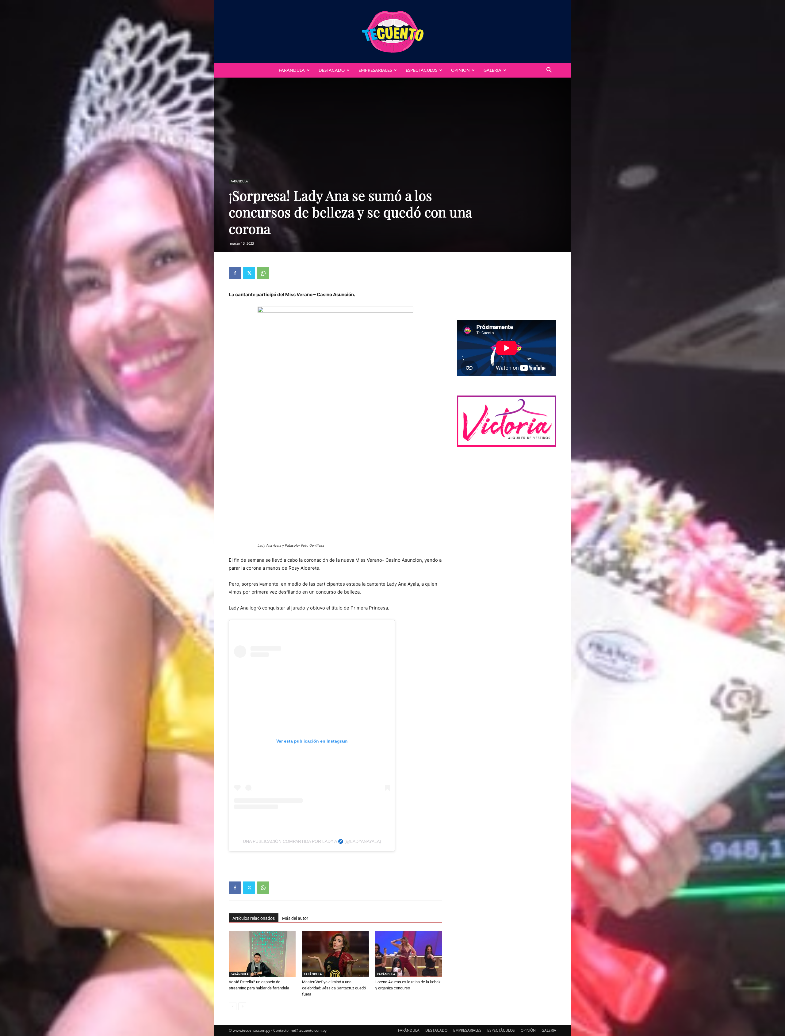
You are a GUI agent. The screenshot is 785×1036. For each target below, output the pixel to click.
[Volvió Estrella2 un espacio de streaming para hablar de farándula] (262, 954)
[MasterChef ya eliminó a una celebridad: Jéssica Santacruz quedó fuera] (335, 954)
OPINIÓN (460, 70)
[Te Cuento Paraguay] (392, 31)
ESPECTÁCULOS (421, 70)
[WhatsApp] (263, 273)
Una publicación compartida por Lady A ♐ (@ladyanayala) (312, 841)
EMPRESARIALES (375, 70)
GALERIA (492, 70)
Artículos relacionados (253, 918)
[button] (549, 71)
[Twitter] (249, 273)
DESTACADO (332, 70)
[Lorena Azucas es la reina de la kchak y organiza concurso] (408, 954)
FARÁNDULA (292, 70)
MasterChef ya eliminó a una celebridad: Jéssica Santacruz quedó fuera (334, 988)
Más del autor (295, 918)
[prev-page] (232, 1006)
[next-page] (242, 1006)
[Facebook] (235, 273)
